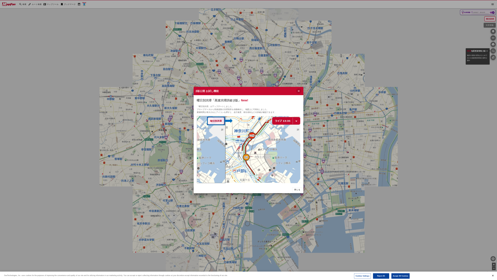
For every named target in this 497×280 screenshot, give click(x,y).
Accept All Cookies (400, 276)
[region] (248, 276)
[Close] (493, 275)
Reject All (381, 276)
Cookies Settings (362, 276)
